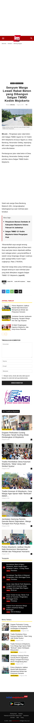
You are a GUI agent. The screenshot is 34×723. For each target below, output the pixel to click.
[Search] (31, 38)
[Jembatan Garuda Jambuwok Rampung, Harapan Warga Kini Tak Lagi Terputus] (6, 318)
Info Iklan (12, 717)
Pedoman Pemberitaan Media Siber (13, 715)
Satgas (28, 281)
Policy (22, 717)
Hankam (10, 43)
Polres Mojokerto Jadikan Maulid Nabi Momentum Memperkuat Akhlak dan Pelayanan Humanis (16, 549)
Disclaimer (26, 715)
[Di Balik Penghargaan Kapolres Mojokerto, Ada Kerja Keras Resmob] (6, 327)
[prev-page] (3, 334)
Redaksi (20, 713)
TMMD (4, 283)
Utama (8, 570)
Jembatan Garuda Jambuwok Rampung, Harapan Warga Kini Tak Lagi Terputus (22, 318)
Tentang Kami (13, 713)
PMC (18, 717)
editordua (12, 104)
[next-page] (6, 334)
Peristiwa (14, 570)
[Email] (16, 291)
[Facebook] (3, 291)
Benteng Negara (18, 43)
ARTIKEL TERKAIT (8, 301)
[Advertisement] (17, 18)
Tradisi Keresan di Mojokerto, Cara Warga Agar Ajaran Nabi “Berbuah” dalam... (17, 493)
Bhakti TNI (10, 281)
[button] (3, 38)
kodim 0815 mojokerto (20, 281)
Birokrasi (14, 590)
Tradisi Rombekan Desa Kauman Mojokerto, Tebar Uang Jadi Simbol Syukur (16, 464)
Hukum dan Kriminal (6, 429)
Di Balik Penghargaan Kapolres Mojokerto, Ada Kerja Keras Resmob (20, 327)
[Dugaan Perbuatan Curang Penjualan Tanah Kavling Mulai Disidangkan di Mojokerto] (17, 422)
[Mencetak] (20, 291)
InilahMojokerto (15, 720)
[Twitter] (8, 291)
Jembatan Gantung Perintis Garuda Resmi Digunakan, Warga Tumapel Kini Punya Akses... (16, 521)
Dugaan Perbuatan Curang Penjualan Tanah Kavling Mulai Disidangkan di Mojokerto (15, 435)
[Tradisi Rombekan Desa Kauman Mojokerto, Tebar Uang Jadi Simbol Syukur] (17, 451)
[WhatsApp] (12, 291)
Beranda (4, 43)
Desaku (4, 458)
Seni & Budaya (5, 488)
